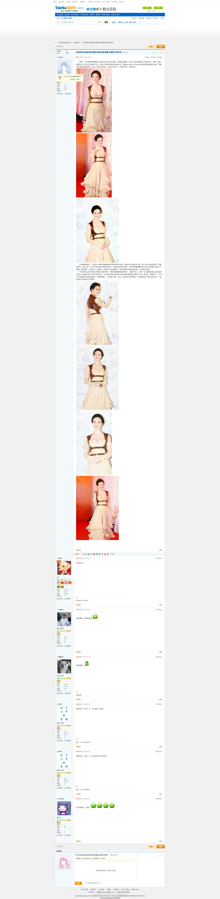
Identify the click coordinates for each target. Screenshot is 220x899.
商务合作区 (106, 14)
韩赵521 (61, 657)
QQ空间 (91, 554)
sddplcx (61, 609)
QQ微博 (88, 554)
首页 (55, 2)
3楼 (77, 657)
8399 (60, 704)
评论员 (68, 2)
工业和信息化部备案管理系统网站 (110, 898)
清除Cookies (135, 889)
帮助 (162, 18)
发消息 (69, 93)
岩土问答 (98, 2)
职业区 (67, 14)
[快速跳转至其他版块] (55, 43)
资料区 (98, 14)
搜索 (106, 22)
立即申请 (72, 79)
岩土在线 (61, 2)
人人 (97, 554)
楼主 (77, 57)
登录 (147, 8)
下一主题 (155, 52)
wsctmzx (61, 799)
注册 (158, 8)
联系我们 (93, 889)
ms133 (60, 57)
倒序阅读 (153, 57)
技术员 (59, 817)
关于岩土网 (84, 889)
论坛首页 (60, 14)
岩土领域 (114, 2)
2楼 (77, 609)
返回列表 (59, 46)
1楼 (77, 558)
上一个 (138, 855)
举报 (160, 550)
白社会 (110, 554)
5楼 (77, 751)
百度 (105, 554)
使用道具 (160, 57)
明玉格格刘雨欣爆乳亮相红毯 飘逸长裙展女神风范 (98, 42)
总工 (58, 577)
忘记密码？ (153, 10)
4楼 (77, 704)
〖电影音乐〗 (77, 42)
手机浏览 (116, 889)
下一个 (163, 855)
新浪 (86, 554)
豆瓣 (99, 554)
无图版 (109, 889)
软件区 (92, 14)
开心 (94, 554)
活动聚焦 (148, 18)
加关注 (61, 93)
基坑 (134, 22)
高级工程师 (60, 628)
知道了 (78, 79)
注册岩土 (82, 2)
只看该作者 (158, 558)
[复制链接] (125, 52)
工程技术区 (84, 14)
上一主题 (152, 52)
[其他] (78, 52)
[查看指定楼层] (162, 52)
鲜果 (108, 554)
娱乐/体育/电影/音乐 (65, 42)
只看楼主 (147, 57)
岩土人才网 (106, 2)
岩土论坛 (75, 2)
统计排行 (155, 18)
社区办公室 (115, 14)
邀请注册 (141, 18)
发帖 (160, 46)
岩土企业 (122, 2)
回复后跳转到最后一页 (94, 883)
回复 (151, 46)
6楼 (77, 799)
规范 (126, 22)
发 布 (78, 883)
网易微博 (102, 554)
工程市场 (90, 2)
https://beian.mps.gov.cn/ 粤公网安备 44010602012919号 (93, 896)
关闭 (81, 76)
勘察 (130, 22)
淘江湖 (83, 554)
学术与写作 (75, 14)
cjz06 (60, 558)
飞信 (113, 554)
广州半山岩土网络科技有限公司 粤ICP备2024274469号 (128, 896)
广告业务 (101, 889)
